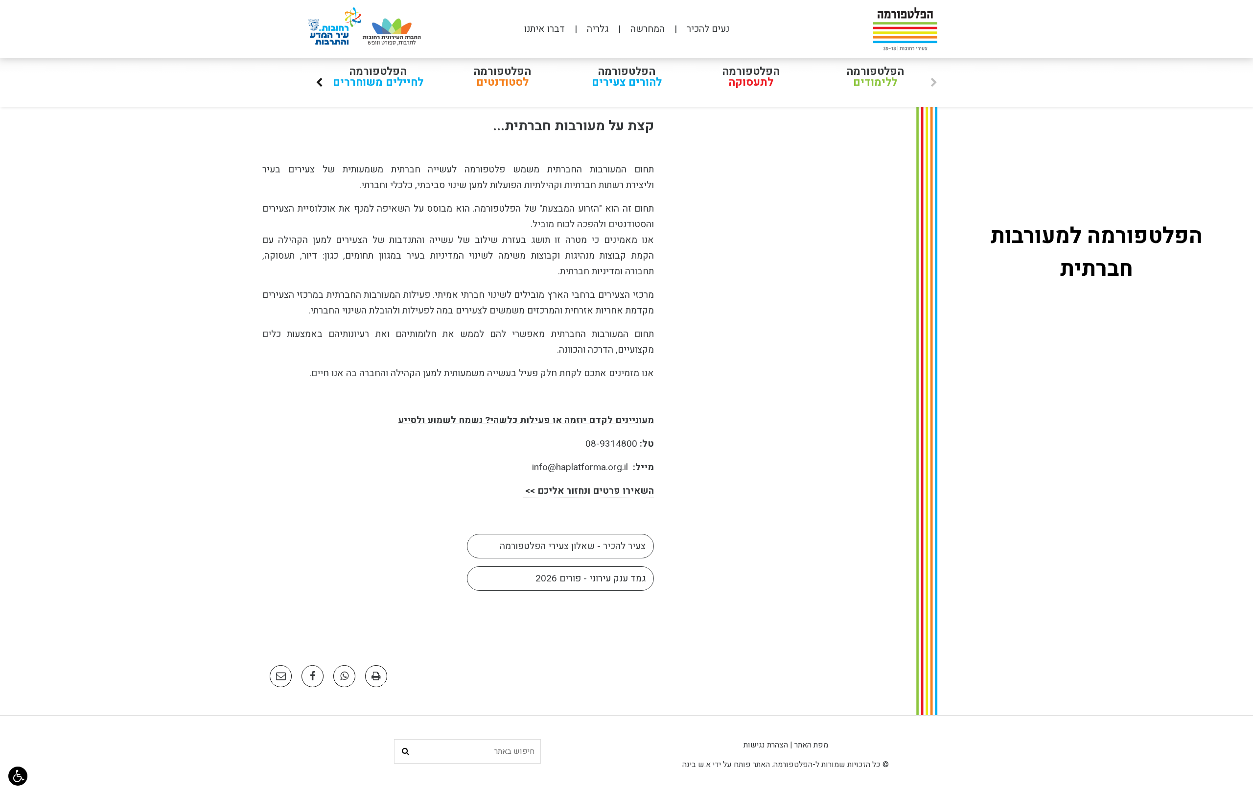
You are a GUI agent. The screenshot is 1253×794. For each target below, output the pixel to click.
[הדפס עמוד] (376, 676)
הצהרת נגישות (765, 745)
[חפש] (405, 751)
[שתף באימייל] (281, 676)
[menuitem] (697, 29)
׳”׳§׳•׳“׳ (933, 84)
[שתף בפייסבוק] (313, 676)
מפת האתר (811, 745)
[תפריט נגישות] (17, 776)
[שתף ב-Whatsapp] (344, 676)
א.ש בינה (696, 764)
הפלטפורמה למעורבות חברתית (1097, 252)
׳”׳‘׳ (319, 84)
